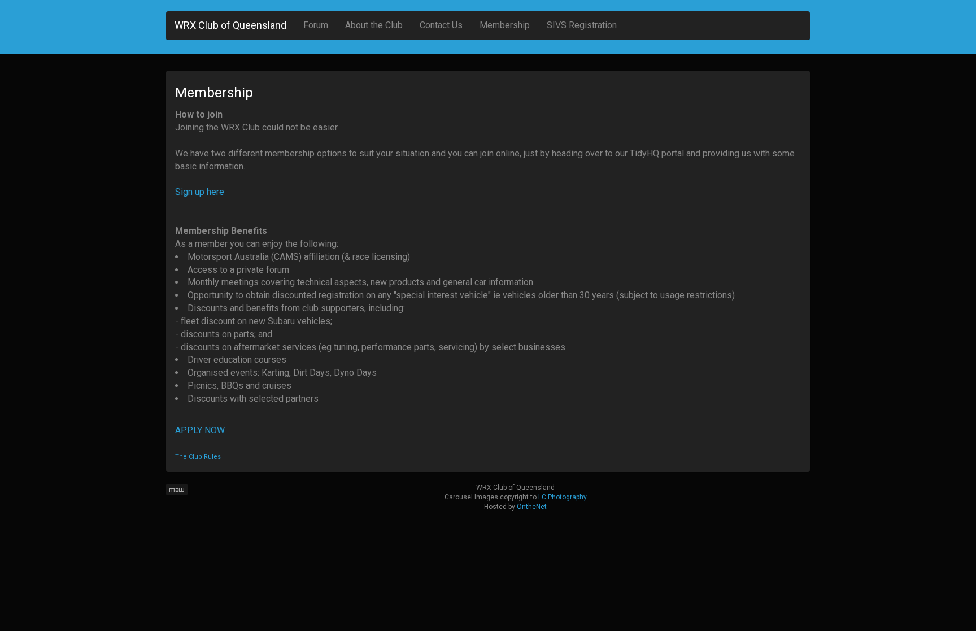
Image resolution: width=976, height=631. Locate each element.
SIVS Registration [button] (582, 25)
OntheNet (532, 507)
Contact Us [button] (441, 25)
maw (177, 489)
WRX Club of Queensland (230, 25)
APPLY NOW (200, 430)
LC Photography (562, 497)
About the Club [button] (374, 25)
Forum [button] (315, 25)
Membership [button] (505, 25)
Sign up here (199, 191)
